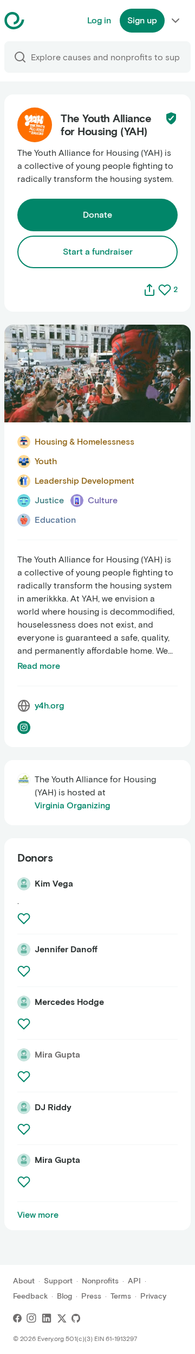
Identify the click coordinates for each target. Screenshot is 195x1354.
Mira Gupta (57, 1160)
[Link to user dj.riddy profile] (23, 1107)
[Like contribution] (24, 918)
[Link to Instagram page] (23, 727)
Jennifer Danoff (66, 949)
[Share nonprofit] (149, 289)
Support (58, 1281)
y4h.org (49, 705)
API (134, 1281)
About (24, 1281)
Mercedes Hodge (69, 1002)
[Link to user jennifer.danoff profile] (23, 949)
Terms (120, 1296)
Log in (99, 20)
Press (91, 1296)
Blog (64, 1296)
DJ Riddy (53, 1107)
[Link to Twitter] (61, 1318)
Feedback (30, 1296)
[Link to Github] (76, 1318)
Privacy (153, 1296)
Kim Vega (54, 883)
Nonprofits (100, 1281)
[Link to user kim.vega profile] (23, 883)
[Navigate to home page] (41, 20)
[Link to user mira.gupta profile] (23, 1160)
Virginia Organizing (72, 805)
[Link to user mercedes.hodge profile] (23, 1002)
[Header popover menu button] (175, 20)
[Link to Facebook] (17, 1318)
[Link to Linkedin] (46, 1318)
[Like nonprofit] (164, 290)
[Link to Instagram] (31, 1318)
